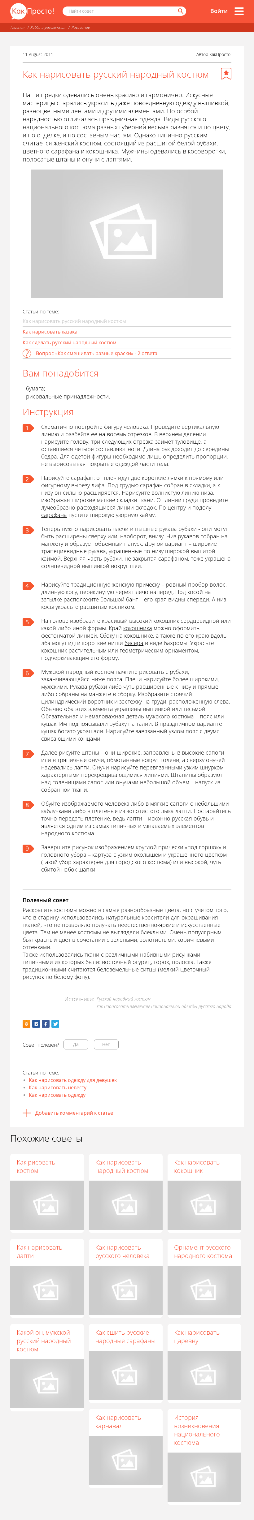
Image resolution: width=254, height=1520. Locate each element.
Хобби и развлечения (48, 27)
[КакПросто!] (32, 11)
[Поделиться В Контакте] (36, 1024)
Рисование (81, 27)
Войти (219, 11)
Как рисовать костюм (36, 1166)
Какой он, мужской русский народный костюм (44, 1340)
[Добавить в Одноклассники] (26, 1024)
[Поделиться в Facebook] (46, 1024)
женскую (123, 584)
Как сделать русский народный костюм (69, 342)
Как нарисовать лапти (39, 1251)
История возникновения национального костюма (197, 1430)
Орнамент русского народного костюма (203, 1251)
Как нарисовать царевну (197, 1336)
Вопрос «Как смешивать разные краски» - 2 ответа (96, 353)
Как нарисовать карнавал (118, 1421)
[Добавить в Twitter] (55, 1024)
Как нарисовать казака (50, 331)
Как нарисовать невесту (57, 1087)
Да (76, 1044)
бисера (134, 643)
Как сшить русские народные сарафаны (125, 1336)
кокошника (137, 628)
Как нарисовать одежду (57, 1095)
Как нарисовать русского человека (122, 1251)
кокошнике (138, 635)
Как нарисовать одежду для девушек (73, 1080)
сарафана (54, 515)
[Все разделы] (239, 11)
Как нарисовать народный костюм (121, 1166)
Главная (17, 27)
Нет (106, 1044)
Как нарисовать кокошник (197, 1166)
